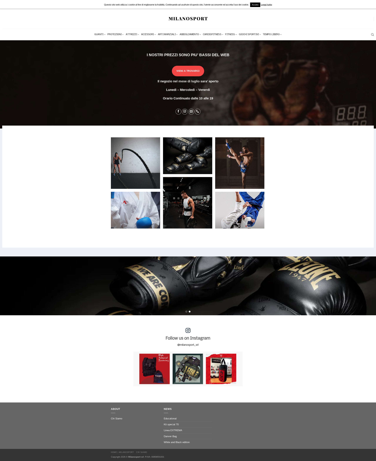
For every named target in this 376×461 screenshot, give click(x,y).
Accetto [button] (255, 5)
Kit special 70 (171, 424)
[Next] (364, 286)
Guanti (99, 34)
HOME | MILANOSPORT (122, 452)
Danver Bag (170, 436)
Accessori (147, 34)
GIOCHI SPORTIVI (249, 34)
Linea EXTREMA (173, 430)
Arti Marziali (167, 34)
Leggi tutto (266, 4)
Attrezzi (131, 34)
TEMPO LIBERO (271, 34)
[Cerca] (372, 34)
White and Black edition (177, 442)
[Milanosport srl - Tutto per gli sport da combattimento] (188, 19)
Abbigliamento (189, 34)
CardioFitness (212, 34)
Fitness (230, 34)
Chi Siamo (116, 418)
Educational (170, 418)
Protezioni (115, 34)
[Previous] (11, 286)
